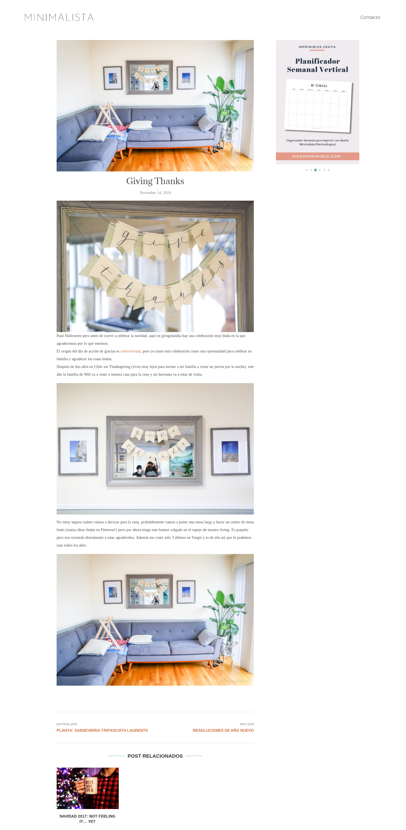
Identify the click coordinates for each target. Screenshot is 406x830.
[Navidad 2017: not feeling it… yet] (88, 788)
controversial (130, 351)
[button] (284, 105)
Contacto (370, 17)
